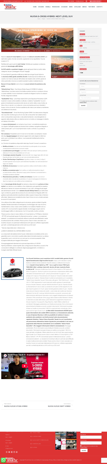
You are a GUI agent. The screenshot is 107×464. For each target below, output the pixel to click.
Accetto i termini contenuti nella (88, 101)
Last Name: (82, 89)
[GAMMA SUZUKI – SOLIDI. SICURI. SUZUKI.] (60, 433)
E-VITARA (34, 447)
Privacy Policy (83, 102)
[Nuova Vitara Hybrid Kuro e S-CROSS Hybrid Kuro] (71, 444)
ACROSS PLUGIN (36, 443)
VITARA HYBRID (36, 432)
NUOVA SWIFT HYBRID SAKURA (40, 440)
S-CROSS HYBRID (36, 436)
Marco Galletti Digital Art (75, 460)
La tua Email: (83, 95)
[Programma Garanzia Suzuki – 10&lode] (60, 444)
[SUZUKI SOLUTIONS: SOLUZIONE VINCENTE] (71, 433)
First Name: (82, 83)
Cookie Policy (60, 460)
